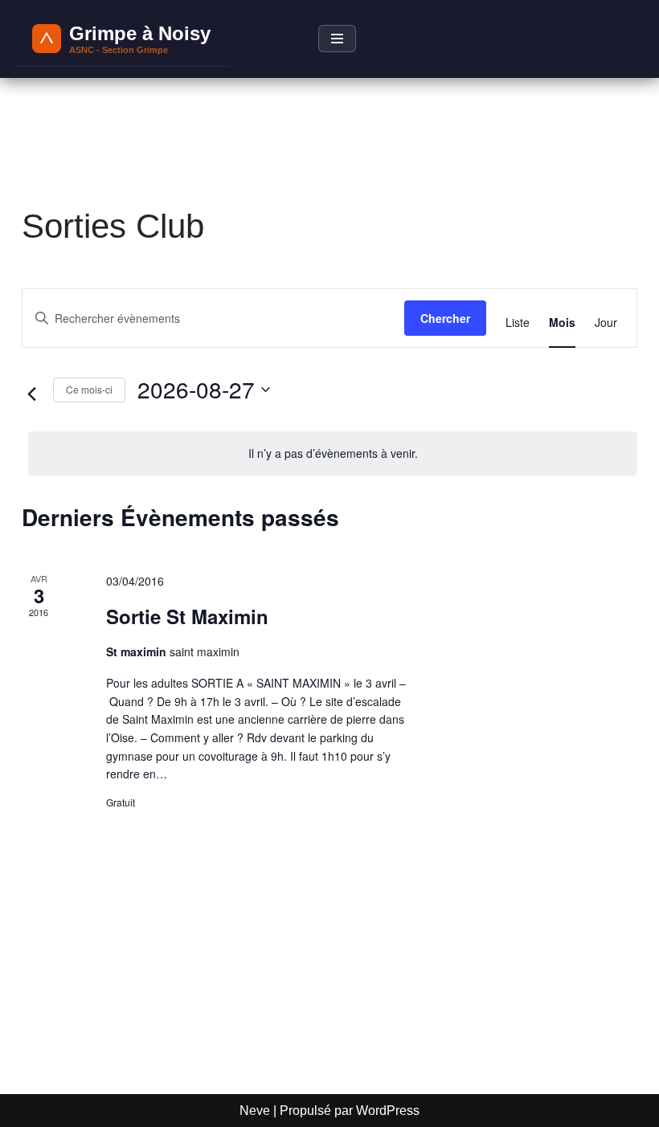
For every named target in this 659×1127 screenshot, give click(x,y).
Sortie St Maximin (187, 616)
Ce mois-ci (89, 389)
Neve (254, 1110)
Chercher (445, 318)
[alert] (332, 453)
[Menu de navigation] (337, 38)
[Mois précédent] (31, 393)
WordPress (388, 1110)
